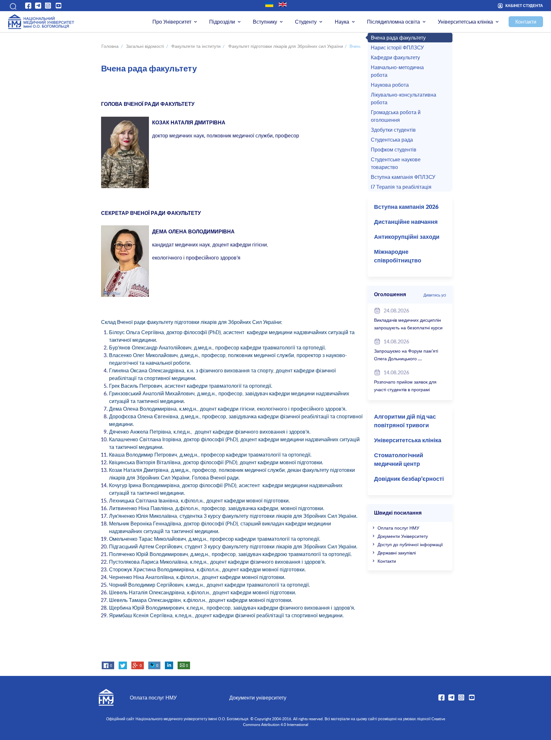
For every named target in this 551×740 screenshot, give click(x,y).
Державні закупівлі (397, 553)
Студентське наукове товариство (396, 163)
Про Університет (171, 21)
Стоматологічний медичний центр (398, 460)
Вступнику (265, 21)
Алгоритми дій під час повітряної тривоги (405, 421)
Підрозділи (222, 21)
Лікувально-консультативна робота (403, 98)
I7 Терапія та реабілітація (401, 186)
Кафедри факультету (395, 57)
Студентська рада (392, 139)
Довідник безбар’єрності (409, 479)
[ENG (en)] (282, 4)
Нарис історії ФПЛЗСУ (397, 47)
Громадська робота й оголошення (396, 116)
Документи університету (257, 697)
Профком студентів (393, 149)
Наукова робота (390, 84)
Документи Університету (403, 536)
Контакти (525, 21)
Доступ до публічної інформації (410, 544)
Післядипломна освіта (393, 21)
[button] (12, 5)
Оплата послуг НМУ (398, 528)
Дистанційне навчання (406, 222)
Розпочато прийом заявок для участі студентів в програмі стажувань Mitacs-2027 (405, 389)
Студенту (306, 21)
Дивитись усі (434, 294)
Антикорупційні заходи (406, 237)
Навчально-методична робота (397, 71)
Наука (342, 21)
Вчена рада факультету (398, 37)
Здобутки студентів (393, 129)
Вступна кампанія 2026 (406, 207)
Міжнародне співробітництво (397, 256)
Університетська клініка (465, 21)
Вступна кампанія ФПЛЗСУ (403, 176)
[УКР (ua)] (269, 4)
